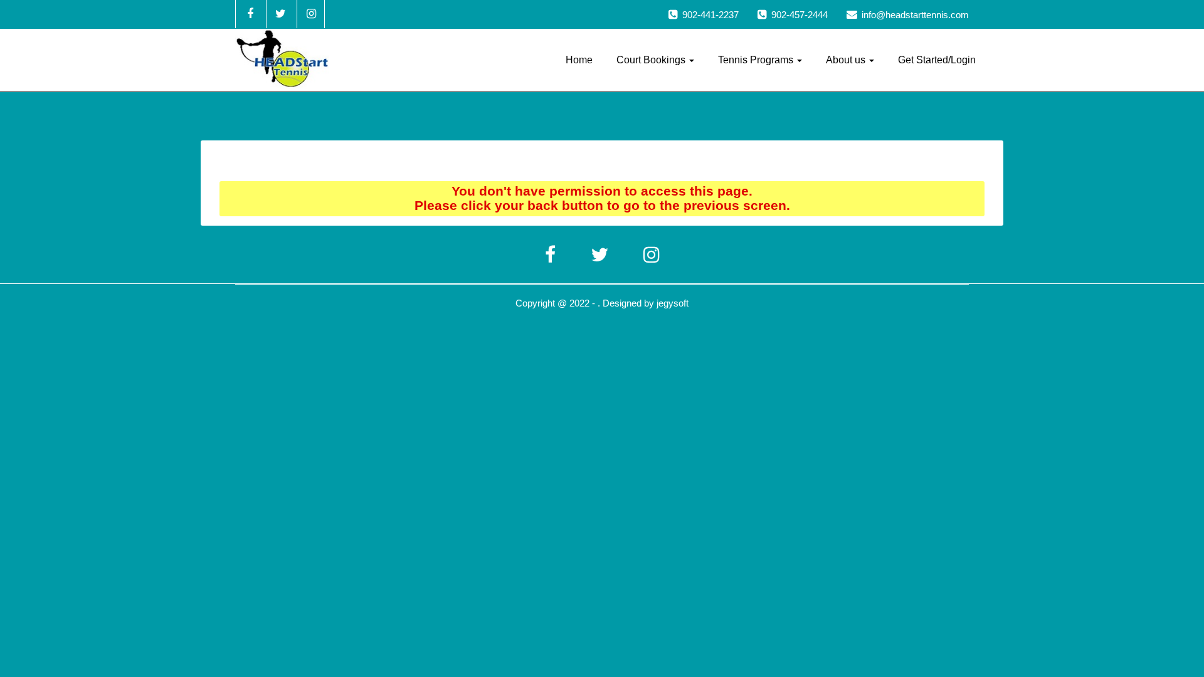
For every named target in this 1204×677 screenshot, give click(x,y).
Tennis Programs (757, 60)
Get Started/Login (937, 60)
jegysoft (673, 303)
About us (847, 60)
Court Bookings (652, 60)
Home (579, 60)
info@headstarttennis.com (915, 14)
